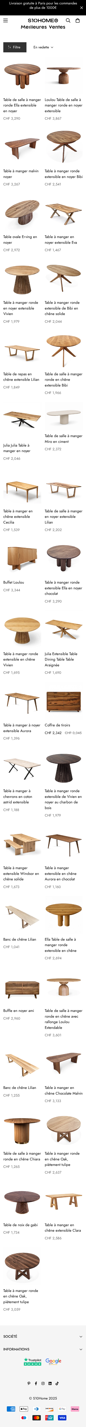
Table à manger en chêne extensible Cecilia (18, 516)
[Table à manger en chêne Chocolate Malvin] (64, 1063)
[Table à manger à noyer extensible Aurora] (22, 701)
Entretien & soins (15, 1357)
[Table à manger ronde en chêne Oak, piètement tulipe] (64, 1129)
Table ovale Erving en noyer (20, 239)
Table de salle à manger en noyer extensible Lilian (63, 516)
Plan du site (12, 1402)
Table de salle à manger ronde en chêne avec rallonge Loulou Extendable (63, 1019)
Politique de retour (17, 1380)
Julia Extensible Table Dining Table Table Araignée (61, 659)
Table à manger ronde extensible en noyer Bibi (64, 173)
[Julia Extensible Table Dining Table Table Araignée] (64, 629)
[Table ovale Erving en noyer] (22, 212)
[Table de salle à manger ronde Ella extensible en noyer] (22, 75)
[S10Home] (43, 20)
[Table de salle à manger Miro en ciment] (64, 416)
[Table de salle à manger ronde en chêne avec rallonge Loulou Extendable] (64, 986)
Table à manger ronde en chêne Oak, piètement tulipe (62, 1159)
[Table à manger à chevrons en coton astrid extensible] (22, 767)
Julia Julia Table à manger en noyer (16, 448)
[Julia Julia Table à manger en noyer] (22, 421)
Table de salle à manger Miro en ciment (63, 438)
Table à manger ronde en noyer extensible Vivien (20, 308)
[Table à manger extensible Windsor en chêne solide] (22, 844)
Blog (6, 1365)
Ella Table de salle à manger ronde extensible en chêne (61, 945)
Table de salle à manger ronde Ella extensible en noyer (22, 105)
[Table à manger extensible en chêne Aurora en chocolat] (64, 844)
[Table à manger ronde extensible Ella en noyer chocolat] (64, 558)
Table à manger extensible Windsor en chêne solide (21, 873)
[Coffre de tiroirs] (64, 701)
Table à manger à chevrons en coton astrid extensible (17, 796)
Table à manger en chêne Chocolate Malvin (64, 1090)
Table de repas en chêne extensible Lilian (21, 376)
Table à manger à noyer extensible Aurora (21, 727)
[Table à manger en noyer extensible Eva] (64, 212)
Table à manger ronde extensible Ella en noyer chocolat (63, 588)
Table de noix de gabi (20, 1224)
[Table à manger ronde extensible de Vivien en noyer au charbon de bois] (64, 767)
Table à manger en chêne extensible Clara (63, 1227)
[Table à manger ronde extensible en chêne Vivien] (22, 629)
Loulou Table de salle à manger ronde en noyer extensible (63, 105)
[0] (78, 20)
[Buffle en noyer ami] (22, 986)
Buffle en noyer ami (18, 1010)
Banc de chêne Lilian (19, 939)
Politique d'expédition (19, 1395)
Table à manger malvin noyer (21, 173)
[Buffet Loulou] (22, 558)
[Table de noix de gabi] (22, 1201)
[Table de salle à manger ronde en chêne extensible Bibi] (64, 350)
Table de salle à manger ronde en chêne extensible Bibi (63, 379)
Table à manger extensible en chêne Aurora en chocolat (61, 873)
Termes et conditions (18, 1372)
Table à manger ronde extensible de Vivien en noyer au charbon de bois (63, 799)
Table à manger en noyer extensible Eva (61, 239)
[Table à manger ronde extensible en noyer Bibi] (64, 147)
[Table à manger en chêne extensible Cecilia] (22, 487)
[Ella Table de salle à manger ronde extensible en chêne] (64, 915)
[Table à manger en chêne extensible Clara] (64, 1201)
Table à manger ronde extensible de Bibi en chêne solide (62, 308)
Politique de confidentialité (23, 1387)
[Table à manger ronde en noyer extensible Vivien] (22, 278)
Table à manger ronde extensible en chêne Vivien (20, 659)
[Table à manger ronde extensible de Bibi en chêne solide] (64, 278)
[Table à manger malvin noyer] (22, 147)
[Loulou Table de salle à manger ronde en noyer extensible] (64, 75)
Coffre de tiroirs (57, 725)
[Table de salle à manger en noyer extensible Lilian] (64, 487)
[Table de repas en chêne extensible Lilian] (22, 350)
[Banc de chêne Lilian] (22, 915)
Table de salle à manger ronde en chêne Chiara (22, 1156)
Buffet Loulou (13, 582)
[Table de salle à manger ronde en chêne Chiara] (22, 1129)
